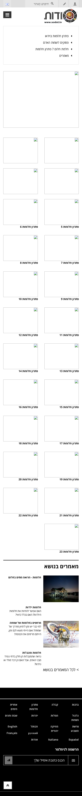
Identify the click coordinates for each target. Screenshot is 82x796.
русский (33, 733)
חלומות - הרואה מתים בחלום (24, 577)
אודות (34, 739)
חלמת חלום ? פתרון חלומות (52, 49)
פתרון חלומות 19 (69, 479)
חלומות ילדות (25, 611)
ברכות (75, 704)
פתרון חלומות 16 (28, 407)
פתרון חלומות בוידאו (57, 36)
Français (12, 733)
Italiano (53, 739)
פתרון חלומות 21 (69, 515)
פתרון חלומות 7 (70, 263)
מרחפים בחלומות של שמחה (24, 628)
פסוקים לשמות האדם (56, 42)
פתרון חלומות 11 (69, 335)
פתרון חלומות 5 (70, 227)
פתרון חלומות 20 (28, 479)
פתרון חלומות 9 (70, 299)
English (12, 726)
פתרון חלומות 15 (69, 407)
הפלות (54, 715)
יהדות (34, 715)
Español (74, 739)
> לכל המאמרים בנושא (61, 669)
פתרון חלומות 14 (28, 371)
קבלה (55, 704)
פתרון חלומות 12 (28, 335)
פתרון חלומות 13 (69, 371)
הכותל (34, 726)
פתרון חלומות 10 (28, 299)
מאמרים (64, 55)
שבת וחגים (11, 715)
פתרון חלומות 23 (69, 551)
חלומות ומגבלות (22, 658)
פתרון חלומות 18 (28, 443)
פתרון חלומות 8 (29, 263)
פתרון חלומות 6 (29, 227)
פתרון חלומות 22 (28, 515)
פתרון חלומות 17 (69, 443)
